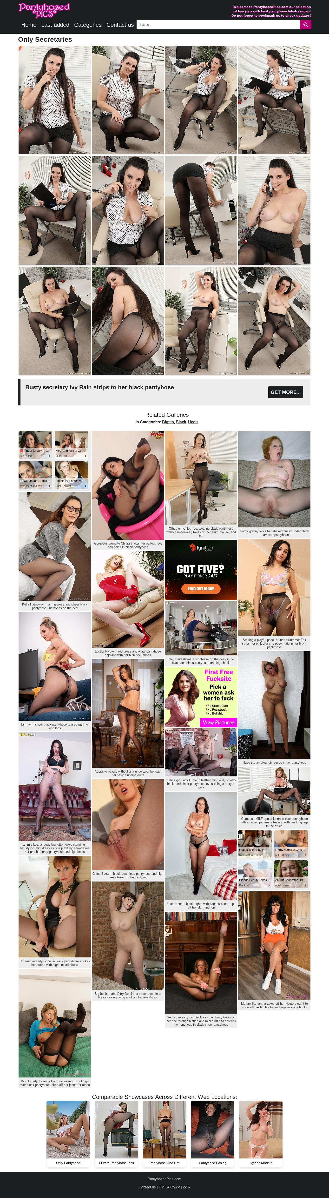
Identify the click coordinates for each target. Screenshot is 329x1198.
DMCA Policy (169, 1187)
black (181, 422)
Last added (55, 24)
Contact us (120, 24)
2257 (187, 1187)
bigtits (168, 422)
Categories (88, 24)
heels (193, 422)
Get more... (286, 392)
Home (28, 24)
